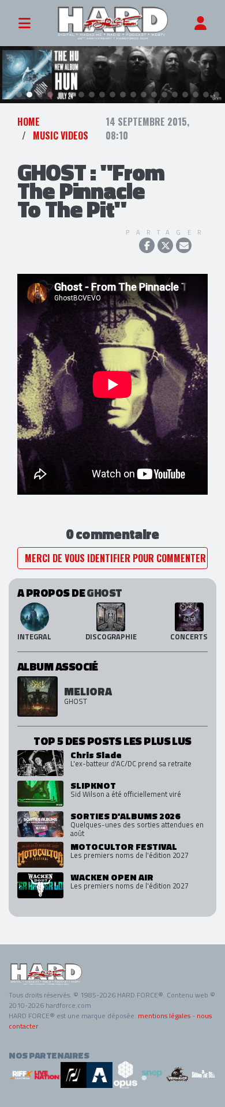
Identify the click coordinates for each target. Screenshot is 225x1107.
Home (28, 122)
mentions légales (164, 1015)
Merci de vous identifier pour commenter (115, 558)
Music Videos (60, 135)
